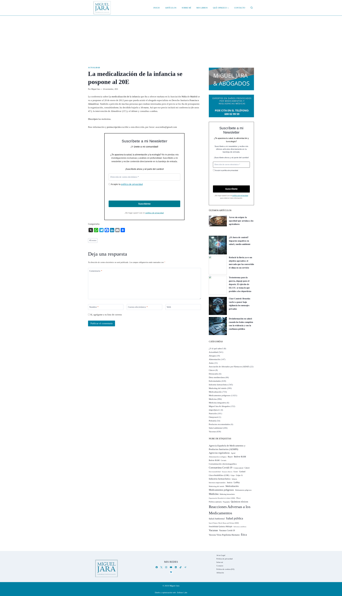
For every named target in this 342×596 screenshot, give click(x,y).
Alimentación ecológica (217, 457)
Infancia (234, 479)
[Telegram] (185, 567)
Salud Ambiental (217, 518)
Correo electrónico (138, 307)
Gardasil (242, 472)
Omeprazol (213, 417)
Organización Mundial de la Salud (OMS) (222, 498)
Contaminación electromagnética (223, 464)
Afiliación (220, 573)
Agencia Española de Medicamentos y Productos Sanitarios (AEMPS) (227, 447)
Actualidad (94, 68)
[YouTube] (171, 567)
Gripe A (239, 475)
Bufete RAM (240, 456)
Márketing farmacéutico (227, 494)
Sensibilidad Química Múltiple (220, 526)
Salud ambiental (215, 428)
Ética (244, 534)
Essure (236, 472)
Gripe (233, 475)
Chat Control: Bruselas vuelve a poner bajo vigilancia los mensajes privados (239, 303)
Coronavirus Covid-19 (220, 467)
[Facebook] (157, 567)
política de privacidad (132, 184)
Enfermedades (215, 381)
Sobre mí (186, 8)
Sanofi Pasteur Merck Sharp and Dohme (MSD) (224, 523)
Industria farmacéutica (218, 385)
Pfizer (238, 498)
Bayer (230, 457)
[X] (161, 567)
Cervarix (223, 460)
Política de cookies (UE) (225, 569)
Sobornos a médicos (240, 526)
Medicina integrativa (217, 403)
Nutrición (213, 413)
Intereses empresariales (217, 483)
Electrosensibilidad (215, 471)
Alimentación (214, 359)
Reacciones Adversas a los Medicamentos (229, 510)
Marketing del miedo (217, 388)
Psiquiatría (226, 502)
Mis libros (202, 8)
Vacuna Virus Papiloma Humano (224, 535)
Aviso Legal (220, 555)
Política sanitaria (215, 502)
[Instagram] (166, 567)
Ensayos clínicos (227, 471)
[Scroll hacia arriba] (337, 573)
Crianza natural (238, 468)
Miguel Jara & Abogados (219, 406)
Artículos (170, 8)
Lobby (237, 482)
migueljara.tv (214, 410)
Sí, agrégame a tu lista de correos (106, 314)
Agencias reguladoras (219, 453)
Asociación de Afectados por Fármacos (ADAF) (229, 367)
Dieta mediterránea (217, 377)
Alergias (212, 356)
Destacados (213, 374)
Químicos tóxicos (239, 501)
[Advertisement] (171, 35)
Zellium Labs (182, 593)
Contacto (239, 8)
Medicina (213, 399)
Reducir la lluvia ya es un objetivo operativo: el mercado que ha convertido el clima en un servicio (241, 262)
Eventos (92, 240)
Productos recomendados (219, 424)
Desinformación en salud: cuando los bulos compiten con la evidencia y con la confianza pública (241, 324)
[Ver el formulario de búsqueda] (251, 7)
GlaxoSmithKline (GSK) (219, 475)
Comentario (95, 271)
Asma (211, 363)
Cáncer (212, 370)
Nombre (94, 307)
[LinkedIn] (176, 567)
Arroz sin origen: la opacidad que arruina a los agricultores (241, 220)
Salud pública (234, 518)
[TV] (171, 572)
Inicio (156, 8)
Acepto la (126, 184)
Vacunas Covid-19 (227, 530)
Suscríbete (231, 189)
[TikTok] (180, 567)
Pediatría (212, 421)
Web (169, 307)
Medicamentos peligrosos (219, 395)
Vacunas (212, 431)
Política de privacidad (224, 559)
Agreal (233, 453)
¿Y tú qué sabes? (216, 348)
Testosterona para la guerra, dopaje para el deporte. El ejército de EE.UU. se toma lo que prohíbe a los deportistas (240, 284)
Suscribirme (144, 204)
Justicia (229, 483)
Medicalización (215, 392)
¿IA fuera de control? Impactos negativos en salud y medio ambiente (239, 240)
